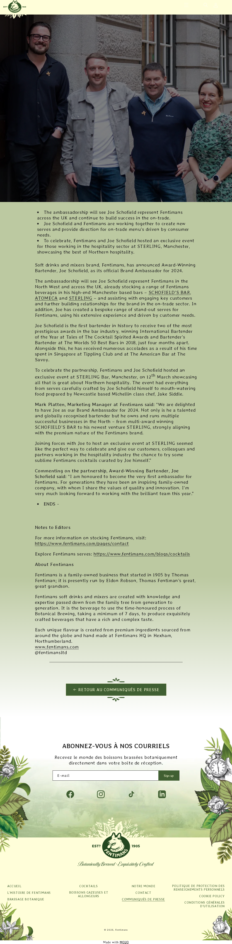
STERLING (80, 298)
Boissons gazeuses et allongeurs (88, 894)
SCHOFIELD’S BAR (169, 292)
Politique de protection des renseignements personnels (198, 887)
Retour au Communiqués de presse (119, 689)
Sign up (169, 775)
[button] (186, 5)
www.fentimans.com (57, 647)
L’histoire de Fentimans (29, 892)
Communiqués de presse (143, 899)
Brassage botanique (25, 899)
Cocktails (88, 886)
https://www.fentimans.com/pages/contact (82, 543)
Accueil (14, 886)
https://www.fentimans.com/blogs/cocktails (142, 554)
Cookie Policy (212, 896)
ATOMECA (46, 298)
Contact (143, 892)
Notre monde (143, 886)
